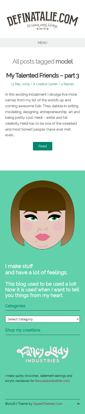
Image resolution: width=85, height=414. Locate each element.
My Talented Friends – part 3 (42, 75)
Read (42, 146)
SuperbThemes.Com (47, 403)
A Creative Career (45, 84)
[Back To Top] (78, 404)
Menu (42, 43)
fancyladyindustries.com (52, 381)
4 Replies (67, 84)
